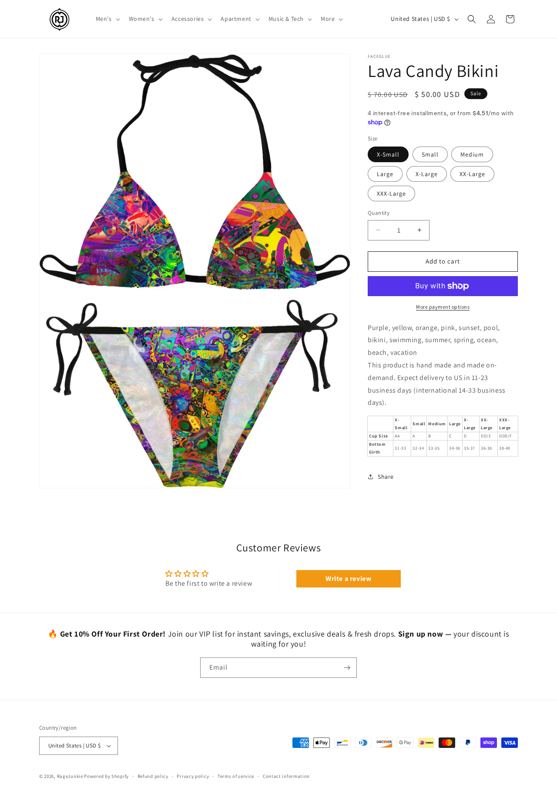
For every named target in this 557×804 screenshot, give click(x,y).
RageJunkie (70, 776)
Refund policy (153, 776)
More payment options (443, 307)
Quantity (378, 213)
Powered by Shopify (106, 776)
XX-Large (472, 174)
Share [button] (386, 476)
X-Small (388, 154)
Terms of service (236, 776)
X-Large (427, 174)
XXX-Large (391, 193)
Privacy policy (193, 776)
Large (385, 174)
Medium (472, 154)
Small (430, 154)
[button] (107, 19)
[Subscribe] (346, 667)
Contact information (286, 776)
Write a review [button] (348, 578)
